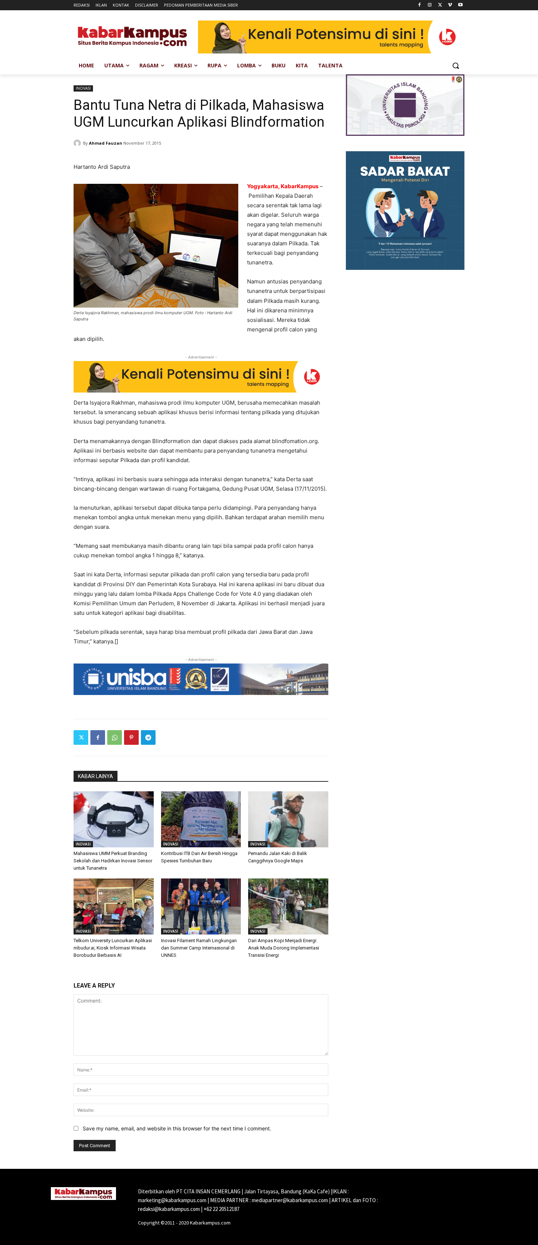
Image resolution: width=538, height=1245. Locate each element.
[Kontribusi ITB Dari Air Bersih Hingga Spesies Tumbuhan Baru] (201, 819)
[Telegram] (148, 737)
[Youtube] (460, 5)
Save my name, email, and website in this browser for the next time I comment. (177, 1128)
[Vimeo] (450, 5)
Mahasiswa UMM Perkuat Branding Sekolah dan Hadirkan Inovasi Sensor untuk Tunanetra (113, 861)
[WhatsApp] (114, 737)
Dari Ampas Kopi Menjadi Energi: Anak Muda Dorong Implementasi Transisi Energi (283, 948)
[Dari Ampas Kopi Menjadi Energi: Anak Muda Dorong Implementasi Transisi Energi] (288, 906)
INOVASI (83, 88)
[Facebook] (419, 5)
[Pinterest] (131, 737)
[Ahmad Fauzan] (78, 143)
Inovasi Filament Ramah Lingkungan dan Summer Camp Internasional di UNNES (199, 948)
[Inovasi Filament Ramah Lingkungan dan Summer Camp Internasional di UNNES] (201, 906)
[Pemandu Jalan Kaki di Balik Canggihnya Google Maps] (288, 819)
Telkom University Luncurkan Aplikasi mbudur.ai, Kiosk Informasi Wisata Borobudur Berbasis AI (113, 948)
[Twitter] (440, 5)
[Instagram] (430, 5)
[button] (455, 65)
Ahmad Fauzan (105, 143)
